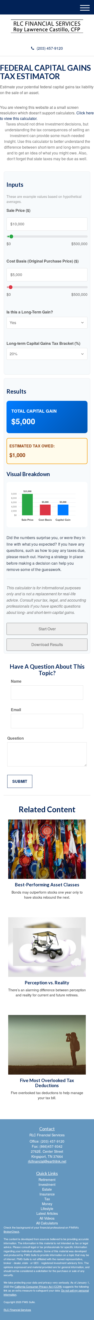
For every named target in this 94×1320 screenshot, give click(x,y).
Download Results (47, 644)
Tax (47, 1198)
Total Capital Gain (34, 411)
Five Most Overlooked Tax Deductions (47, 1083)
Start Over (47, 629)
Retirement (47, 1179)
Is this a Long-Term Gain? (30, 312)
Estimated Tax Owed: (32, 446)
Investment (47, 1184)
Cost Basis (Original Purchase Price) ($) (43, 261)
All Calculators (47, 1223)
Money (47, 1203)
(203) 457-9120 (50, 48)
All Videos (47, 1218)
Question (15, 738)
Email (16, 709)
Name (16, 681)
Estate (47, 1189)
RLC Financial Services (17, 1310)
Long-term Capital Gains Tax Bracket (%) (43, 343)
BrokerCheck (11, 1231)
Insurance (47, 1194)
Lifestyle (47, 1208)
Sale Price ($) (18, 210)
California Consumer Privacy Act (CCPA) (38, 1286)
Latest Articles (47, 1213)
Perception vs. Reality (47, 982)
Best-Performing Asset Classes (47, 884)
